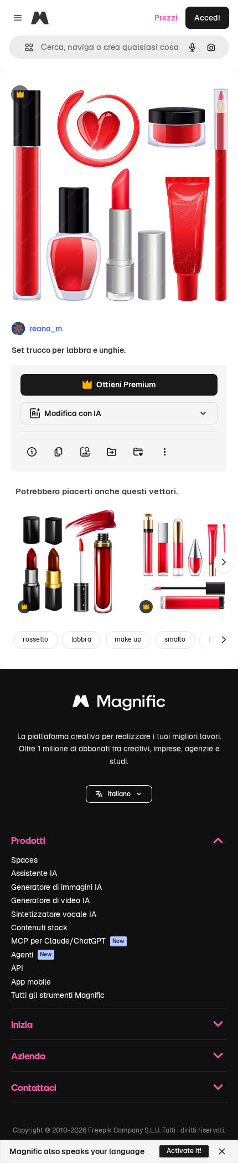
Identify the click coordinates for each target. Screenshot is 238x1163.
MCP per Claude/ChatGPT (68, 941)
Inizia (22, 1024)
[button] (119, 794)
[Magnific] (119, 704)
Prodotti (28, 840)
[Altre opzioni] (164, 451)
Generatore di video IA (50, 900)
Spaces (24, 860)
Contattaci (33, 1087)
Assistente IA (34, 873)
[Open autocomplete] (24, 47)
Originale (73, 95)
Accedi (207, 18)
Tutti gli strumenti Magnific (58, 995)
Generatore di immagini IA (56, 887)
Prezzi (166, 18)
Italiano (119, 794)
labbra (81, 639)
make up (128, 639)
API (17, 968)
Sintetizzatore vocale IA (53, 914)
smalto (174, 639)
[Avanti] (224, 562)
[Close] (222, 1151)
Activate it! (184, 1150)
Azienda (28, 1056)
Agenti (31, 955)
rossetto (35, 639)
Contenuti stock (39, 928)
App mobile (31, 982)
